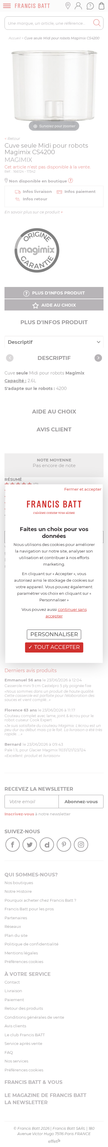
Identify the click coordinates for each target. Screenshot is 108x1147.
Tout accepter (56, 647)
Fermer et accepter (82, 488)
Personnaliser (54, 634)
